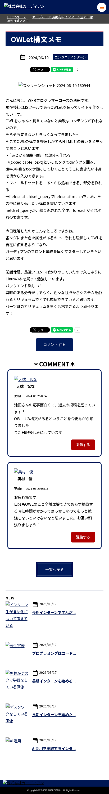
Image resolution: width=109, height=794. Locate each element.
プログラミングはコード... (54, 653)
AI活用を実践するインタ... (54, 748)
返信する (83, 445)
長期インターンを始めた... (54, 714)
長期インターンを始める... (54, 681)
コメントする (54, 344)
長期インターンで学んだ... (54, 612)
